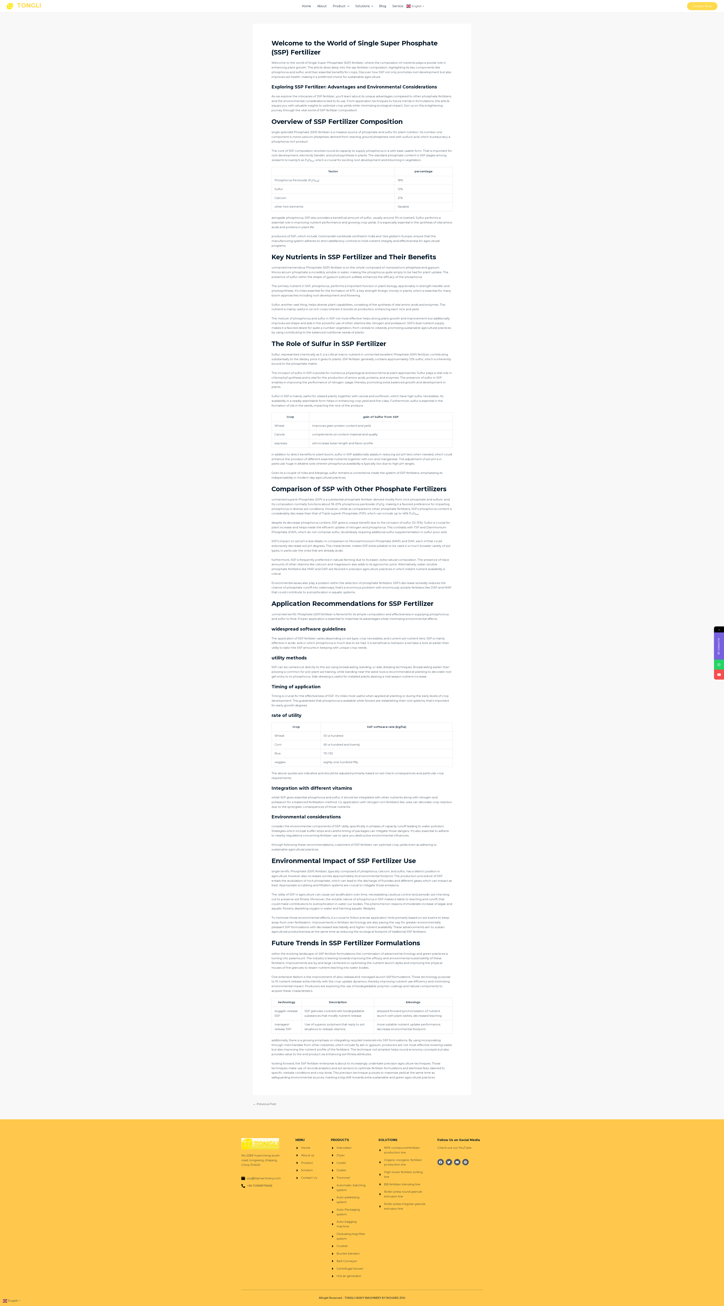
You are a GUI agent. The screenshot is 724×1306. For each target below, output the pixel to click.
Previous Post (264, 1104)
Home (306, 6)
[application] (347, 6)
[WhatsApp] (719, 665)
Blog (382, 6)
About (322, 6)
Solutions (362, 6)
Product (339, 6)
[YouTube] (719, 675)
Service (397, 6)
